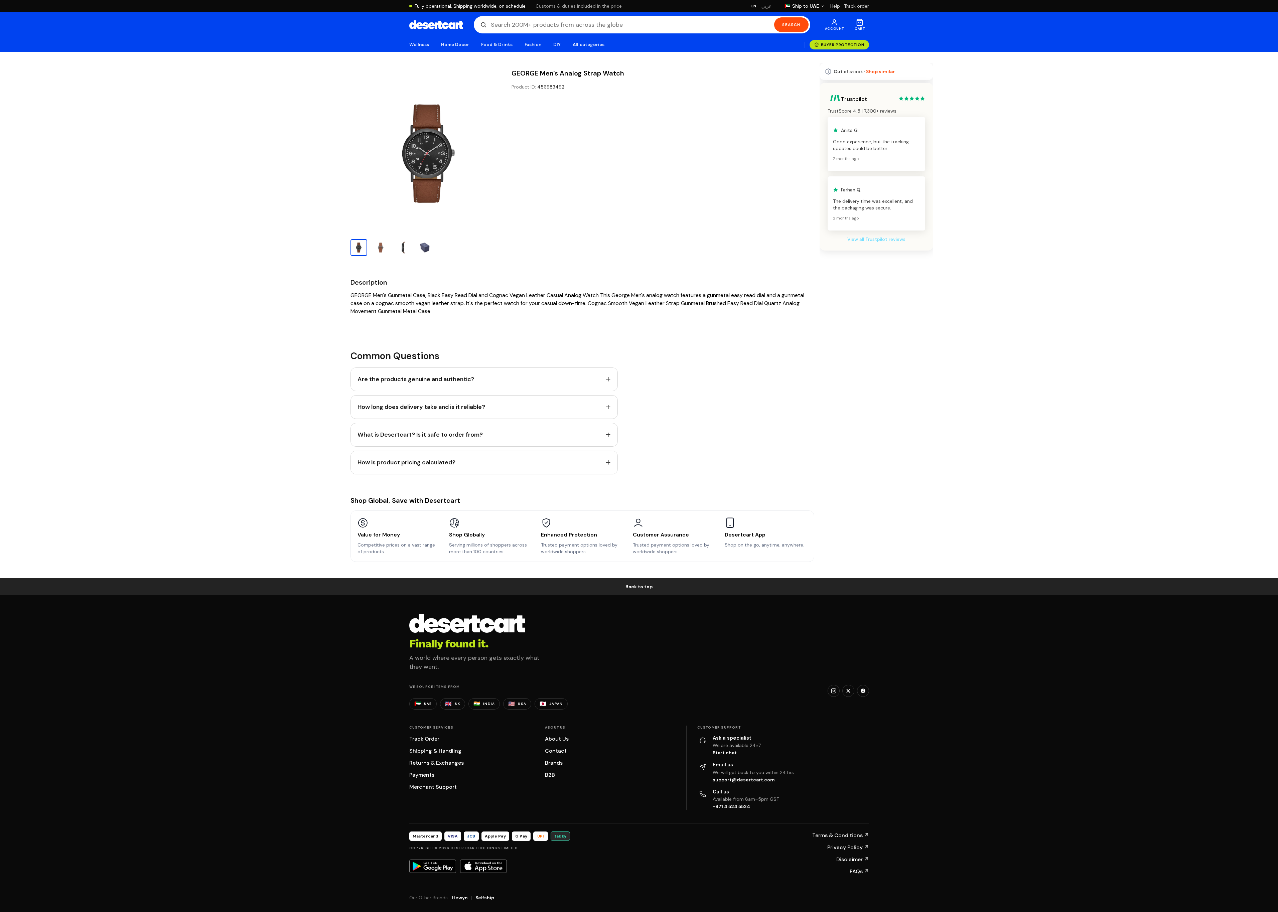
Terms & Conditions (840, 835)
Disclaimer (852, 859)
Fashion (533, 44)
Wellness (419, 44)
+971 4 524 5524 (731, 806)
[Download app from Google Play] (432, 866)
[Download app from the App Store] (483, 866)
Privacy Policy (848, 847)
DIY (557, 44)
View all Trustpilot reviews (876, 239)
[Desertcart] (436, 24)
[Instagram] (834, 691)
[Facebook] (863, 691)
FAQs (859, 871)
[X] (848, 691)
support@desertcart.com (744, 780)
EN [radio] (753, 6)
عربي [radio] (766, 6)
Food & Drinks (497, 44)
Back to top (639, 587)
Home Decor (455, 44)
